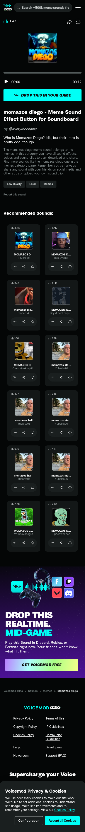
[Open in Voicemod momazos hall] (15, 432)
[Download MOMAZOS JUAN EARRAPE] (32, 542)
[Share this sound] (69, 21)
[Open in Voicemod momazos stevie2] (52, 432)
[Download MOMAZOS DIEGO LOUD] (32, 377)
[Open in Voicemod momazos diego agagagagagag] (15, 321)
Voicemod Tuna (13, 691)
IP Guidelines (55, 726)
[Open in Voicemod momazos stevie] (52, 377)
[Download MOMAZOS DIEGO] (32, 266)
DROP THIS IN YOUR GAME (46, 95)
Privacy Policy (23, 718)
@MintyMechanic (23, 129)
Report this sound (14, 194)
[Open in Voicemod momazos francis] (15, 487)
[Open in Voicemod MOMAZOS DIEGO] (15, 266)
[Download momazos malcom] (70, 487)
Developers (54, 747)
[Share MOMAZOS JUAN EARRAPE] (23, 542)
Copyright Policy (25, 726)
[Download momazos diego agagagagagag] (32, 321)
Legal (17, 747)
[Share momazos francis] (23, 487)
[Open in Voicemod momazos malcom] (52, 487)
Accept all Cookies (62, 820)
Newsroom (21, 755)
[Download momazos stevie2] (70, 432)
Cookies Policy (64, 810)
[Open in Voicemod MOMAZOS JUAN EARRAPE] (15, 542)
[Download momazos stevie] (70, 377)
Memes (47, 691)
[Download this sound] (78, 21)
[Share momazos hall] (23, 432)
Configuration (28, 820)
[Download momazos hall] (32, 432)
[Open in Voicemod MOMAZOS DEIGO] (52, 542)
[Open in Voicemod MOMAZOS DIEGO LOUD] (15, 377)
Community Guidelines (54, 737)
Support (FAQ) (56, 755)
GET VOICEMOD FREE (42, 665)
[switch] (6, 82)
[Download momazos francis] (32, 487)
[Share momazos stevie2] (61, 432)
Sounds (33, 691)
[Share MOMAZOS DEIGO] (61, 542)
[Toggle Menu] (78, 7)
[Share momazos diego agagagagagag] (23, 321)
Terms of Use (55, 718)
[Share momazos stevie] (61, 377)
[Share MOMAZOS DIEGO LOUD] (23, 377)
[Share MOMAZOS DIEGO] (23, 266)
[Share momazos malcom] (61, 487)
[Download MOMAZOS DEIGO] (70, 542)
